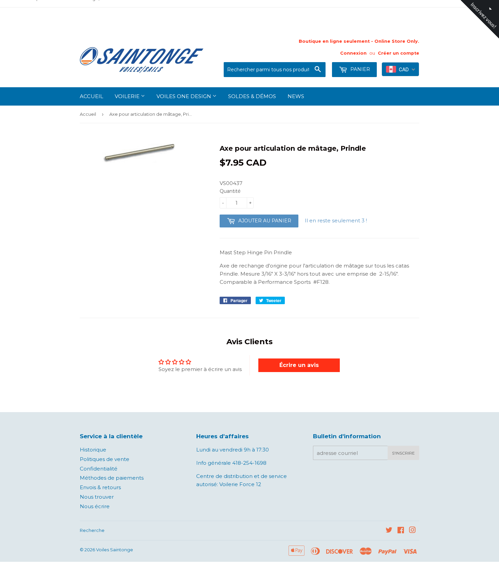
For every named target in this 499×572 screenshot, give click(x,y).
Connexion (353, 53)
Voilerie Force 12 (239, 484)
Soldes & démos (252, 96)
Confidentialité (98, 468)
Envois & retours (100, 487)
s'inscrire (403, 453)
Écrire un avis (299, 365)
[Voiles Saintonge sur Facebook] (400, 531)
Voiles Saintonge (114, 549)
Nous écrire (95, 506)
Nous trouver (97, 497)
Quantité (230, 191)
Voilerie (128, 96)
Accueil (91, 96)
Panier (359, 69)
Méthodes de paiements (112, 478)
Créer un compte (398, 53)
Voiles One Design (184, 96)
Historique (93, 449)
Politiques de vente (104, 459)
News (296, 96)
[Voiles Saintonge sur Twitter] (389, 531)
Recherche (92, 530)
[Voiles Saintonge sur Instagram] (412, 531)
